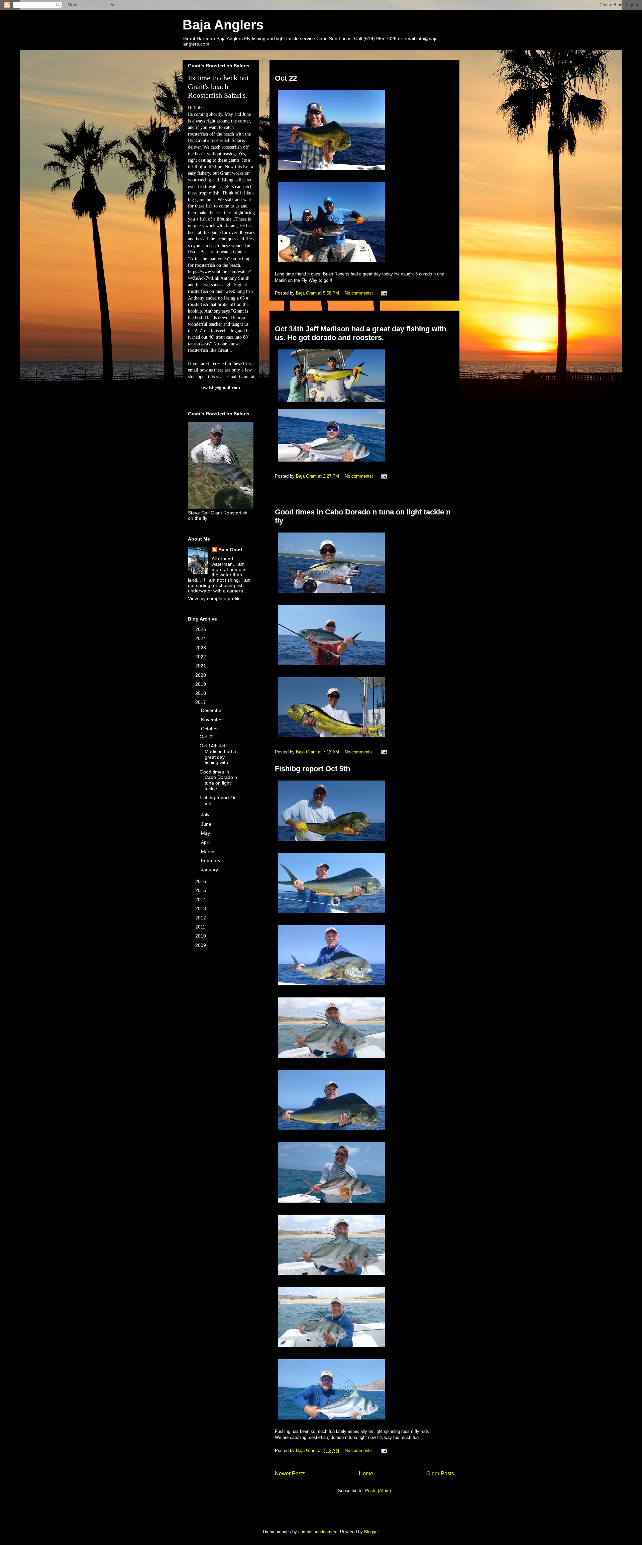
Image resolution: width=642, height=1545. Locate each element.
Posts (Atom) (378, 1490)
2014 (201, 899)
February (211, 860)
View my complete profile (214, 598)
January (210, 869)
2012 (201, 917)
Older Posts (440, 1473)
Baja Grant (230, 549)
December (212, 710)
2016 (201, 881)
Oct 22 (286, 78)
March (208, 851)
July (206, 814)
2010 (201, 936)
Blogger (371, 1531)
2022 (201, 656)
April (206, 842)
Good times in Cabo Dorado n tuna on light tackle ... (218, 780)
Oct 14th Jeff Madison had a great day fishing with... (218, 754)
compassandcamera (317, 1531)
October (210, 728)
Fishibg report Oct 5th (312, 768)
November (212, 719)
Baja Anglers (223, 24)
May (206, 833)
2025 (201, 629)
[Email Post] (384, 293)
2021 (201, 665)
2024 (201, 638)
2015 (201, 890)
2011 (201, 926)
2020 (201, 675)
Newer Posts (290, 1473)
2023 (201, 647)
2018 (201, 693)
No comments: (359, 293)
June (207, 824)
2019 (201, 684)
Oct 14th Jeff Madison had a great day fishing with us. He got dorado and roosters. (360, 333)
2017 (201, 702)
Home (366, 1473)
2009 (201, 945)
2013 (201, 908)
